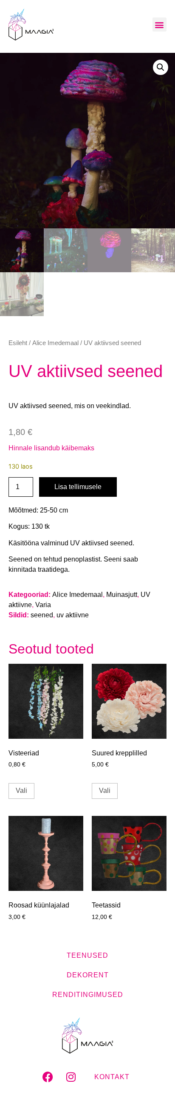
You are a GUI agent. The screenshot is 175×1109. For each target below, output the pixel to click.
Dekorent (88, 975)
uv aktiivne (72, 615)
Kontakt (112, 1076)
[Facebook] (47, 1077)
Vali (21, 790)
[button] (159, 24)
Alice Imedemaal (55, 343)
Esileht (17, 343)
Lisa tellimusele (78, 486)
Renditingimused (87, 994)
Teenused (87, 955)
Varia (43, 604)
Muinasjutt (121, 594)
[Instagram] (71, 1077)
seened (42, 615)
